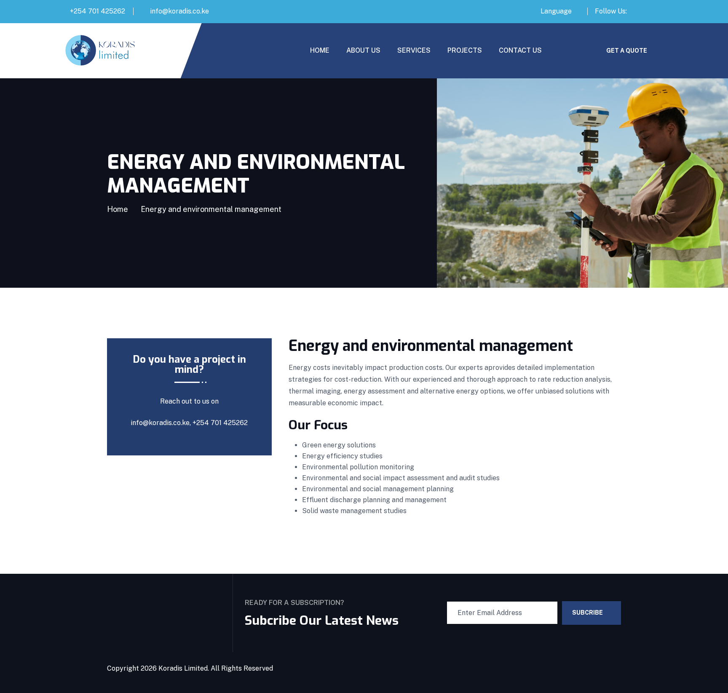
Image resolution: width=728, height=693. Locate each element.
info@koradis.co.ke (179, 11)
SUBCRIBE (587, 612)
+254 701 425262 (97, 11)
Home (117, 209)
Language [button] (556, 11)
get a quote (626, 50)
